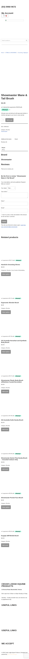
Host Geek (10, 654)
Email (3, 207)
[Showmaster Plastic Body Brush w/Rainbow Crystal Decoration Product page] (14, 365)
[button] (14, 44)
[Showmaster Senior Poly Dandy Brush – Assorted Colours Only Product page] (14, 443)
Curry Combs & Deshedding (17, 270)
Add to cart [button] (5, 391)
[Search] (26, 40)
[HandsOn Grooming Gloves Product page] (14, 249)
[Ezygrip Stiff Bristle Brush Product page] (14, 520)
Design (14, 654)
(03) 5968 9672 (8, 7)
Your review (4, 191)
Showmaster (4, 131)
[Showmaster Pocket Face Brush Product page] (14, 482)
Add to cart (9, 120)
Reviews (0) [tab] (4, 142)
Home (2, 52)
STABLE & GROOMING (11, 52)
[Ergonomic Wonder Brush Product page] (14, 287)
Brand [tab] (16, 139)
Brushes (8, 129)
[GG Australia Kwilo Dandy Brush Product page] (14, 405)
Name (3, 201)
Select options (6, 274)
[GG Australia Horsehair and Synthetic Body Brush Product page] (14, 325)
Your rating (4, 188)
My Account (7, 13)
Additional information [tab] (6, 139)
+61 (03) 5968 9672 (10, 633)
